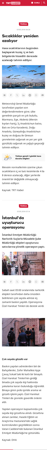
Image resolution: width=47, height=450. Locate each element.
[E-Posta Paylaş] (42, 95)
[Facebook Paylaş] (10, 95)
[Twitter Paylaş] (17, 95)
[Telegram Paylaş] (29, 95)
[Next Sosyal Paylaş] (4, 95)
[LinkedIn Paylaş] (23, 95)
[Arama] (44, 2)
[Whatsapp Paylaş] (36, 95)
